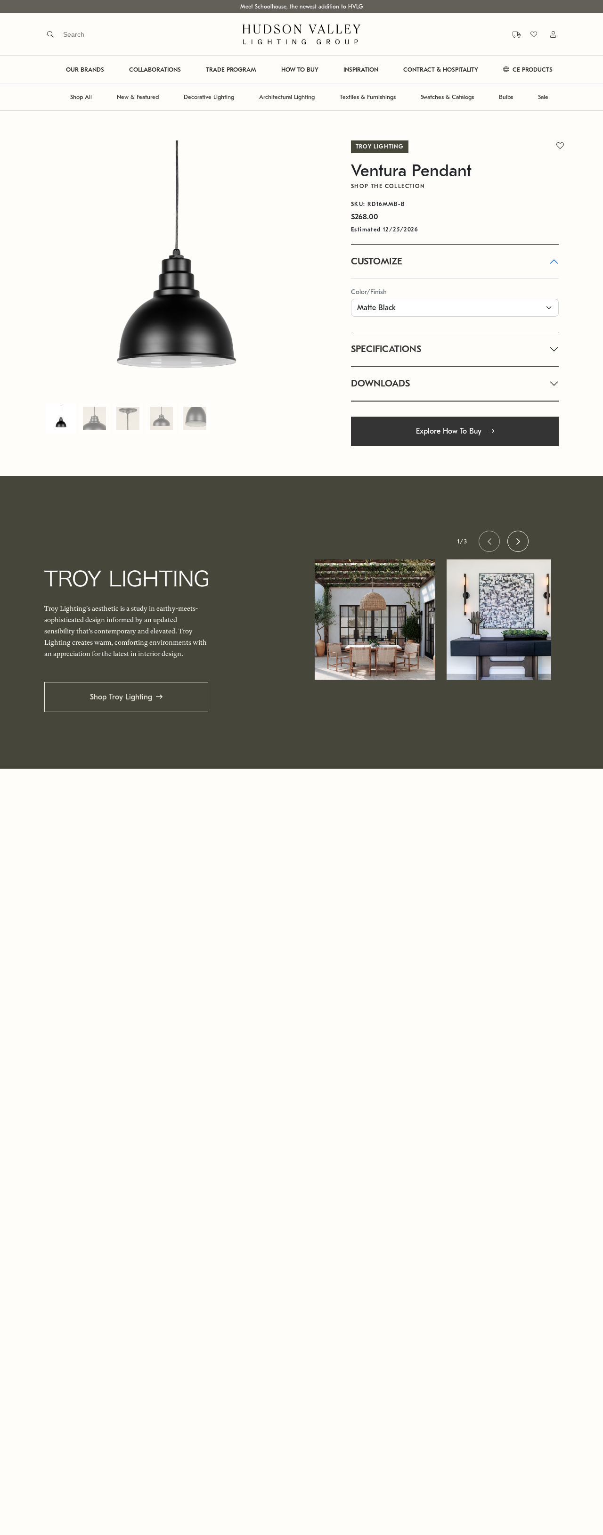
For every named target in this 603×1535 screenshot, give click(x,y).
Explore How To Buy (450, 431)
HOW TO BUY (299, 69)
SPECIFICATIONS (386, 349)
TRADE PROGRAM (231, 69)
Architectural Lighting (287, 96)
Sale (543, 96)
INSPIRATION (360, 69)
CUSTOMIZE (376, 261)
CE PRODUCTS (532, 69)
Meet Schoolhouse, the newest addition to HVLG (301, 6)
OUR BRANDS (85, 69)
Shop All (81, 96)
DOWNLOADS (380, 383)
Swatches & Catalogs (447, 96)
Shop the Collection (388, 186)
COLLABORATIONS (155, 69)
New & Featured (138, 96)
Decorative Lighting (209, 96)
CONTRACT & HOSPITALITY (440, 69)
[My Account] (547, 34)
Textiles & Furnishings (368, 96)
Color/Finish (369, 292)
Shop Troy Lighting (121, 697)
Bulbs (506, 96)
